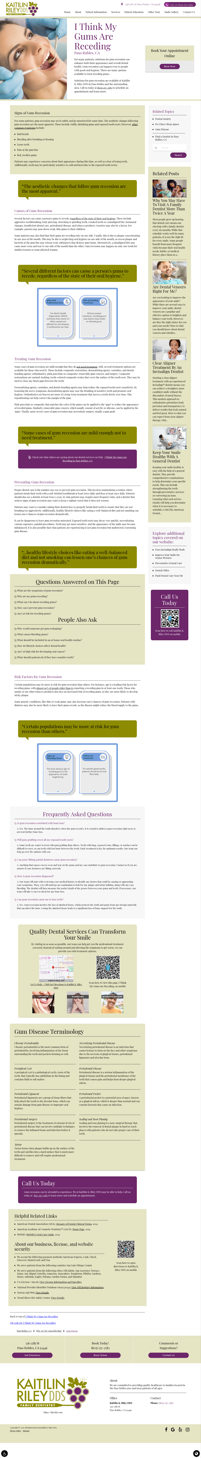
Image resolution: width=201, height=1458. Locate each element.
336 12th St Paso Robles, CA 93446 (142, 4)
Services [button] (115, 12)
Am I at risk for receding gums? (34, 613)
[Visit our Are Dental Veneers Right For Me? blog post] (169, 283)
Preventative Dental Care (168, 563)
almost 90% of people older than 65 (54, 688)
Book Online (100, 1355)
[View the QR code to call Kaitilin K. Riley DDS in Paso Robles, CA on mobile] (170, 626)
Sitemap (26, 1431)
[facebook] (166, 1429)
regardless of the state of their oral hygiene (92, 218)
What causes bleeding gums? (32, 634)
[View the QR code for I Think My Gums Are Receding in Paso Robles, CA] (108, 978)
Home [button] (67, 12)
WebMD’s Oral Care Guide (40, 1234)
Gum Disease (162, 129)
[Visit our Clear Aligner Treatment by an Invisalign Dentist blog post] (169, 359)
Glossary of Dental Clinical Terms (74, 1223)
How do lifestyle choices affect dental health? (41, 645)
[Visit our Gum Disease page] (43, 1012)
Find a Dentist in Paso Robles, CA (167, 138)
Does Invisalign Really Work (170, 549)
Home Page (78, 1229)
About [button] (78, 12)
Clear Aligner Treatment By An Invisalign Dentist (168, 367)
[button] (4, 1453)
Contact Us (169, 1355)
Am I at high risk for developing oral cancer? (41, 651)
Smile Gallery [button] (171, 12)
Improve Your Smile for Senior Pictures (167, 556)
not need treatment (87, 366)
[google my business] (173, 1429)
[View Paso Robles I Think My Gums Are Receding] (33, 98)
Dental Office (162, 570)
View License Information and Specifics (61, 1282)
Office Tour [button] (154, 12)
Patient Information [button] (96, 12)
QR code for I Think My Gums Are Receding (33, 1322)
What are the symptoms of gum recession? (40, 590)
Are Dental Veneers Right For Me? (169, 289)
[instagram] (187, 1429)
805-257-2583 (41, 1195)
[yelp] (180, 1429)
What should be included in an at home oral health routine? (49, 640)
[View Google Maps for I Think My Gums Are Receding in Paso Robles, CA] (56, 981)
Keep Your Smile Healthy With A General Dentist (167, 456)
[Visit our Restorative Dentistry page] (112, 1012)
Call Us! (181, 5)
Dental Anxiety (163, 118)
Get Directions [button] (32, 1355)
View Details (42, 1292)
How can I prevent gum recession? (36, 607)
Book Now (169, 66)
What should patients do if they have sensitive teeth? (45, 657)
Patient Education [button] (134, 12)
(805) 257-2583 (104, 87)
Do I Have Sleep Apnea (167, 124)
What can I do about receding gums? (37, 602)
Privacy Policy (15, 1431)
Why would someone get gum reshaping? (39, 628)
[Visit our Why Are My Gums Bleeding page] (78, 1012)
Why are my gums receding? (32, 596)
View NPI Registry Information (87, 1287)
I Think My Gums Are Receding (41, 1316)
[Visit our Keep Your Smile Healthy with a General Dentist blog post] (169, 448)
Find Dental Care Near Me (169, 575)
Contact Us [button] (189, 12)
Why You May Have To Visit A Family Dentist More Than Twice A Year (169, 207)
